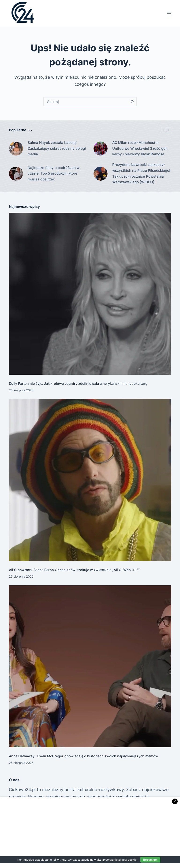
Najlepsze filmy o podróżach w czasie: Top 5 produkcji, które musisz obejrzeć (53, 173)
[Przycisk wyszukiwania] (132, 101)
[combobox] (86, 101)
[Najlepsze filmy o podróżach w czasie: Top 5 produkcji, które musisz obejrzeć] (16, 174)
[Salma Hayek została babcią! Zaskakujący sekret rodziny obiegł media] (16, 149)
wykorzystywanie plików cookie (115, 859)
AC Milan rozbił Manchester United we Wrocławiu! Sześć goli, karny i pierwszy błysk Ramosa (140, 148)
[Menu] (169, 13)
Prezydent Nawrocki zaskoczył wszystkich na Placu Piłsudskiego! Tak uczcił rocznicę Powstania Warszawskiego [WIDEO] (141, 173)
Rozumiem (150, 859)
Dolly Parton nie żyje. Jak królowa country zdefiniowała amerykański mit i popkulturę (78, 383)
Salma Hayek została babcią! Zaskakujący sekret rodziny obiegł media (57, 148)
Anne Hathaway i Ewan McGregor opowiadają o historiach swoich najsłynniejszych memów (83, 756)
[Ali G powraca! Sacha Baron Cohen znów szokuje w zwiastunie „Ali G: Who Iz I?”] (90, 480)
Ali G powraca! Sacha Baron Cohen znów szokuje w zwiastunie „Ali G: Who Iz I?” (74, 570)
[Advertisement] (90, 830)
